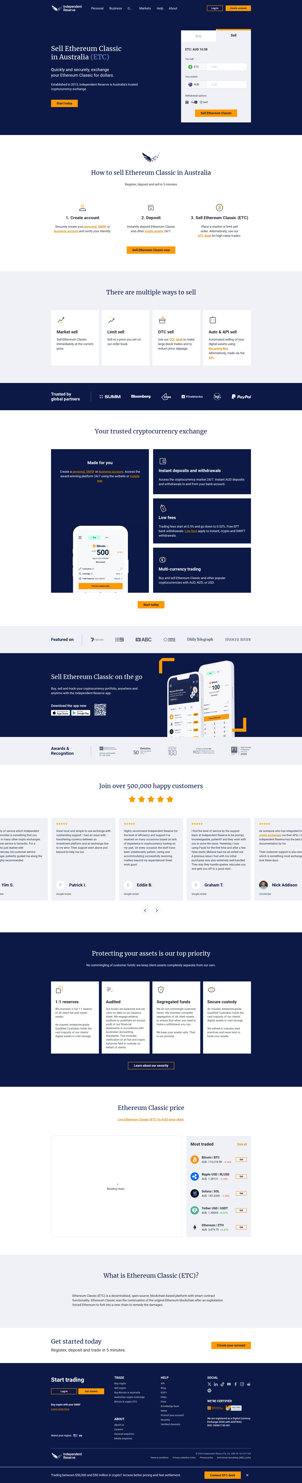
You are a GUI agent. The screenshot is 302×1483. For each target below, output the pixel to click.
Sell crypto (120, 1388)
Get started (91, 1391)
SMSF (102, 226)
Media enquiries (123, 1438)
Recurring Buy (218, 348)
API (211, 357)
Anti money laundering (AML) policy (234, 1457)
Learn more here (60, 1409)
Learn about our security (151, 1065)
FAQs (164, 1397)
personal (90, 226)
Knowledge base (170, 1406)
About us (119, 1424)
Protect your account (172, 1415)
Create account (238, 8)
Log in (214, 8)
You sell (189, 59)
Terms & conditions (159, 1457)
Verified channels (170, 1424)
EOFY (164, 1392)
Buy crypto (120, 1383)
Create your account (231, 1345)
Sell (233, 35)
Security (165, 1419)
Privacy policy (206, 1457)
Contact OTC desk (222, 1475)
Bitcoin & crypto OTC (125, 1401)
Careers (118, 1429)
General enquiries (124, 1434)
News (164, 1410)
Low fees (191, 531)
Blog (163, 1388)
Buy (199, 36)
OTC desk (204, 236)
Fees (163, 1401)
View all (242, 1144)
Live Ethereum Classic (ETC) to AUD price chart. (151, 1119)
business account (66, 231)
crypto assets (154, 231)
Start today (64, 103)
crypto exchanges (203, 835)
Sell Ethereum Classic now (151, 250)
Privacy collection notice (184, 1457)
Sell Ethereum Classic (216, 113)
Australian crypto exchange (129, 1397)
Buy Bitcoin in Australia (127, 1392)
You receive (191, 76)
